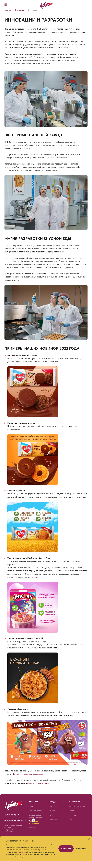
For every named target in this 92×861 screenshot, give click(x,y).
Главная (7, 10)
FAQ (70, 820)
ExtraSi (52, 815)
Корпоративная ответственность (35, 816)
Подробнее (81, 849)
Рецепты (72, 815)
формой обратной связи (38, 783)
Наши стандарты (35, 811)
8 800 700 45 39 (11, 815)
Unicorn (52, 811)
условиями (22, 852)
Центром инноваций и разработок (27, 774)
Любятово (53, 806)
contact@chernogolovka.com (17, 820)
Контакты (32, 828)
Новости (72, 811)
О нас (31, 806)
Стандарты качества (77, 806)
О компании (19, 10)
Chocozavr (53, 820)
